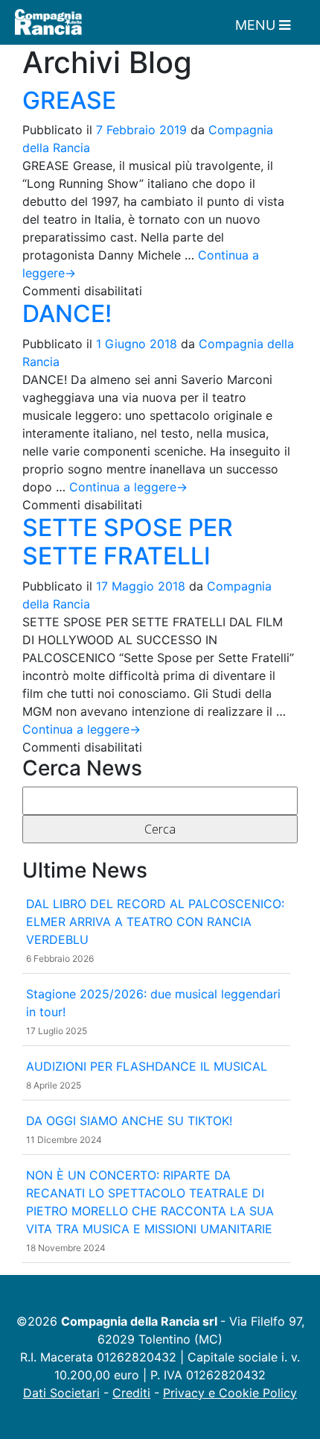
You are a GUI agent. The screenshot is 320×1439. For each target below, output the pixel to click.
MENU (257, 25)
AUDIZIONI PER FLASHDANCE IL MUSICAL (146, 1066)
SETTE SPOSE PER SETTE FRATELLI (127, 541)
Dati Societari (61, 1392)
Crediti (131, 1392)
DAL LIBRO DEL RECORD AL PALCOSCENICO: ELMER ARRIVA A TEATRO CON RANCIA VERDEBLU (155, 921)
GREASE (69, 100)
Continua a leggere (128, 486)
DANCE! (67, 313)
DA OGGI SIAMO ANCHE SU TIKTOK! (129, 1120)
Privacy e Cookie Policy (230, 1392)
